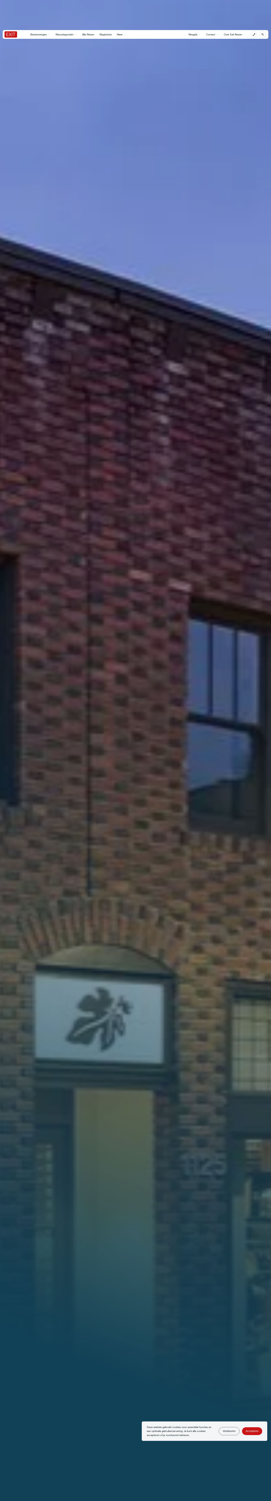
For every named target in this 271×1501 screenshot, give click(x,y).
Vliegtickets (105, 34)
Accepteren (252, 1431)
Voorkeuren (229, 1431)
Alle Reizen (88, 34)
